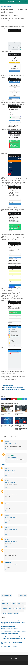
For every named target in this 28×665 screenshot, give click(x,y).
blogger (13, 603)
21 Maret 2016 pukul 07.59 (12, 457)
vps (22, 610)
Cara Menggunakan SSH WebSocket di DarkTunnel (14, 389)
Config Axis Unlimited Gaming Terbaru (9, 628)
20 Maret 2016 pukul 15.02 (10, 443)
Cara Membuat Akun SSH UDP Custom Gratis (13, 387)
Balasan (5, 451)
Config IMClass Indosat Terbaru (8, 626)
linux (10, 608)
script (3, 610)
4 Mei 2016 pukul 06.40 (10, 470)
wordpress (16, 613)
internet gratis (20, 605)
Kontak (15, 658)
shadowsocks (9, 610)
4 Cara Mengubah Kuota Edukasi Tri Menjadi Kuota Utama (13, 620)
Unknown (7, 468)
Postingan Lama (22, 595)
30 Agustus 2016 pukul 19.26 (11, 494)
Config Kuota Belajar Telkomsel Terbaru (9, 633)
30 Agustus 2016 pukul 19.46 (11, 517)
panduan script (21, 608)
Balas (6, 448)
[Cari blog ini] (26, 2)
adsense (3, 603)
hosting (13, 605)
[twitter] (8, 399)
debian (23, 603)
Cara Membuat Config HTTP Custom (9, 646)
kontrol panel (4, 608)
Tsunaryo (7, 441)
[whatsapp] (19, 399)
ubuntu (15, 610)
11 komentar (15, 15)
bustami (8, 455)
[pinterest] (14, 399)
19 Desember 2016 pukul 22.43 (11, 564)
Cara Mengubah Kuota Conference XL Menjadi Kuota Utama (14, 636)
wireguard (9, 613)
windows (4, 613)
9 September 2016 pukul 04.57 (11, 553)
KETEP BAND (8, 562)
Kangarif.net (14, 2)
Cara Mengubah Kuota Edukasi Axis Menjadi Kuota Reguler (13, 631)
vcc (19, 610)
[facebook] (3, 399)
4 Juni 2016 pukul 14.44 (10, 482)
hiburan (8, 605)
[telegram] (24, 399)
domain (3, 605)
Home (12, 658)
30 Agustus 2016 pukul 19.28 (11, 505)
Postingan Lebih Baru (6, 595)
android (8, 603)
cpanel (18, 603)
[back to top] (25, 662)
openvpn (15, 608)
